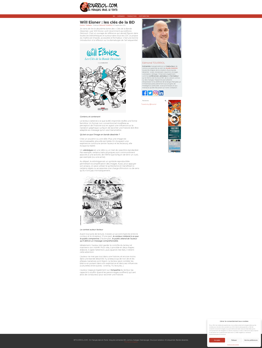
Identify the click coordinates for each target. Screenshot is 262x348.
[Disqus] (109, 305)
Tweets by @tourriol (148, 104)
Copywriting (144, 16)
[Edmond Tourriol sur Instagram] (156, 95)
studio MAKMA (172, 68)
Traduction (131, 16)
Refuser (234, 340)
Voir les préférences (251, 340)
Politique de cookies (233, 344)
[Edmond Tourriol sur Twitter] (150, 95)
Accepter (217, 340)
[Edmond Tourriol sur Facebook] (145, 95)
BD (114, 16)
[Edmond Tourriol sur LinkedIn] (161, 95)
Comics (82, 25)
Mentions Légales (131, 342)
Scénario (121, 16)
